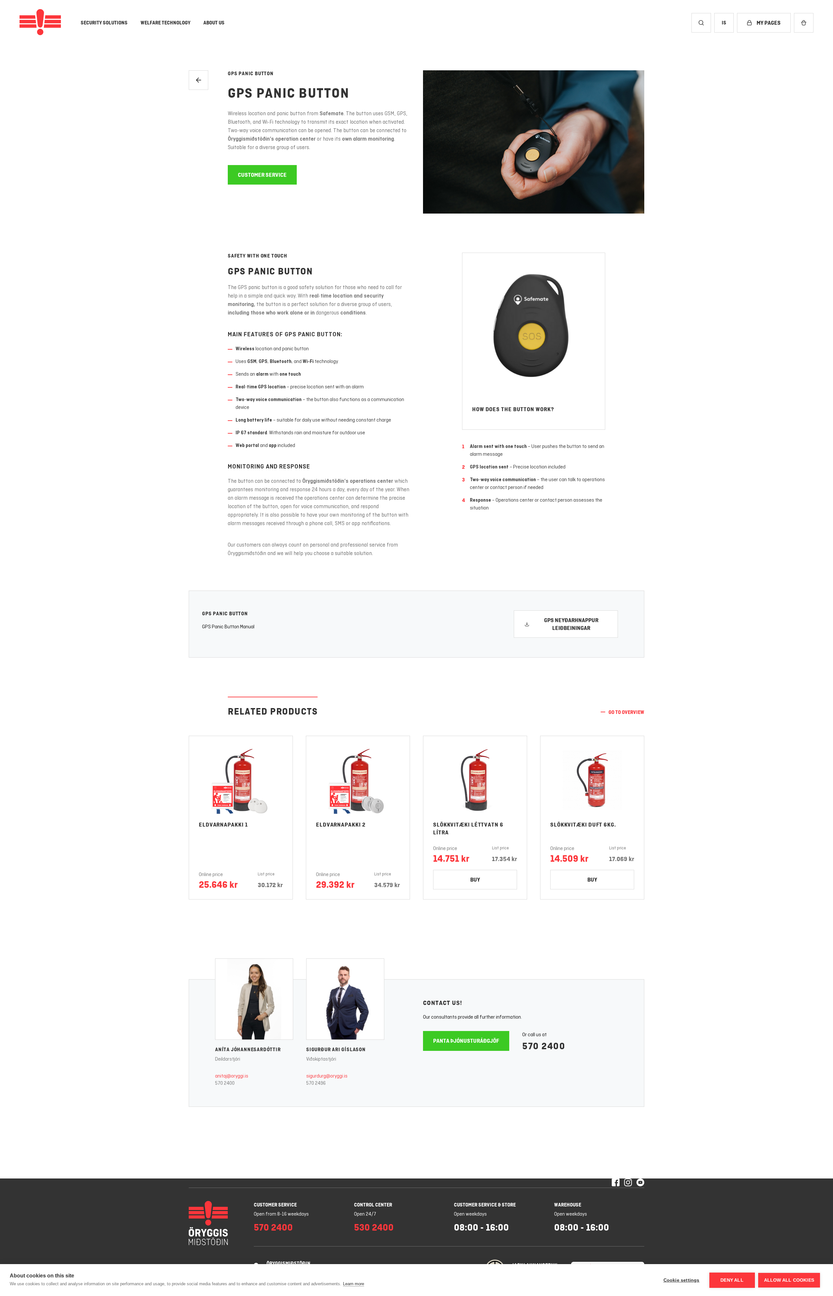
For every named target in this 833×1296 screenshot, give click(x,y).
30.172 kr (270, 885)
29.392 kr (335, 884)
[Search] (701, 23)
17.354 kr (504, 859)
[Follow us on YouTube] (640, 1183)
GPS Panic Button (251, 73)
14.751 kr (451, 858)
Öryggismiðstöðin (288, 1263)
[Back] (198, 80)
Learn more (353, 1283)
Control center (373, 1205)
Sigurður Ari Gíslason (336, 1049)
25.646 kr (218, 884)
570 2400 (225, 1083)
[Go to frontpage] (40, 22)
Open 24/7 (365, 1214)
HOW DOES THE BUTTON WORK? (513, 409)
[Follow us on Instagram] (628, 1183)
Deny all (732, 1280)
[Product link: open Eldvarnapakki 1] (241, 780)
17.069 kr (621, 859)
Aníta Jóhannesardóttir (248, 1049)
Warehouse (567, 1205)
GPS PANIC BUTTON (288, 93)
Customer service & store (485, 1205)
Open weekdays (470, 1214)
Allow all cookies (789, 1280)
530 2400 (374, 1227)
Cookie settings (681, 1280)
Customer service (275, 1205)
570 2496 (316, 1083)
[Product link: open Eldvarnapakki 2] (358, 780)
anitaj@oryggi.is (231, 1076)
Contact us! (442, 1003)
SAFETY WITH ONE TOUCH (257, 256)
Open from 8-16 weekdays (281, 1214)
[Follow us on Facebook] (616, 1183)
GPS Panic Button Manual (228, 627)
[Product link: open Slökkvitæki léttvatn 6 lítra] (475, 780)
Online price (211, 874)
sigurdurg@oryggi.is (327, 1076)
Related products (273, 711)
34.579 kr (387, 885)
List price (266, 874)
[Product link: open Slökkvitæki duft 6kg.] (592, 780)
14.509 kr (569, 858)
